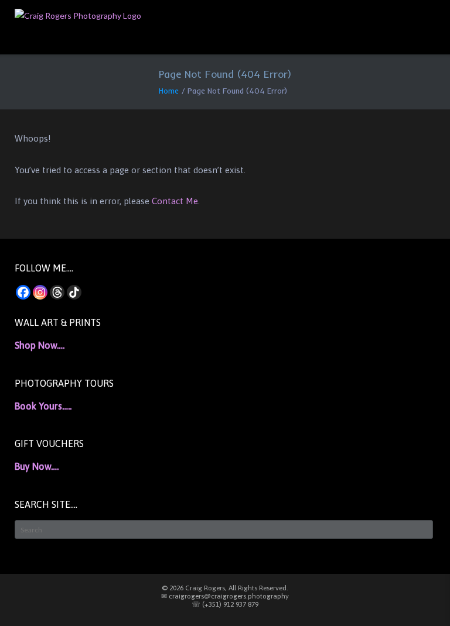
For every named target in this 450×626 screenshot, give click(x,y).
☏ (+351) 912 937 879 (225, 604)
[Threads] (57, 292)
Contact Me (175, 201)
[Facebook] (23, 292)
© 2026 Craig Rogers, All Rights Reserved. (225, 588)
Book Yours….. (43, 406)
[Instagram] (40, 292)
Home (169, 90)
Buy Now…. (37, 466)
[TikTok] (74, 292)
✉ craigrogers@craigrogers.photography (225, 596)
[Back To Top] (420, 597)
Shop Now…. (39, 345)
